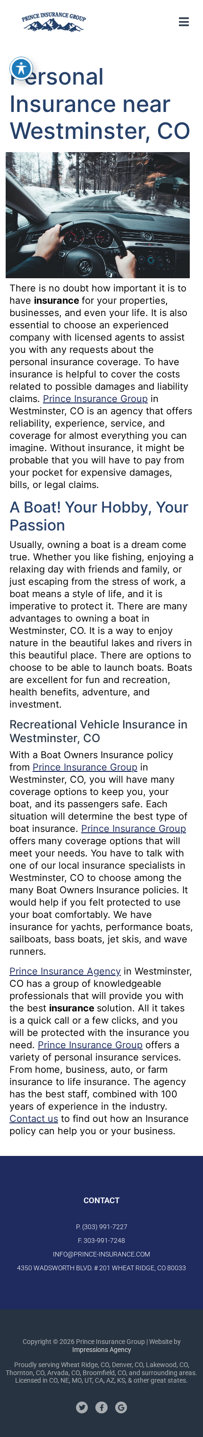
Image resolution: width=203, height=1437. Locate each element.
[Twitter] (82, 1407)
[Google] (121, 1407)
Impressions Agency (101, 1349)
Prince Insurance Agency (65, 971)
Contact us (33, 1118)
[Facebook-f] (101, 1407)
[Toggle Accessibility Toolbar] (21, 68)
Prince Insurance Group (95, 398)
